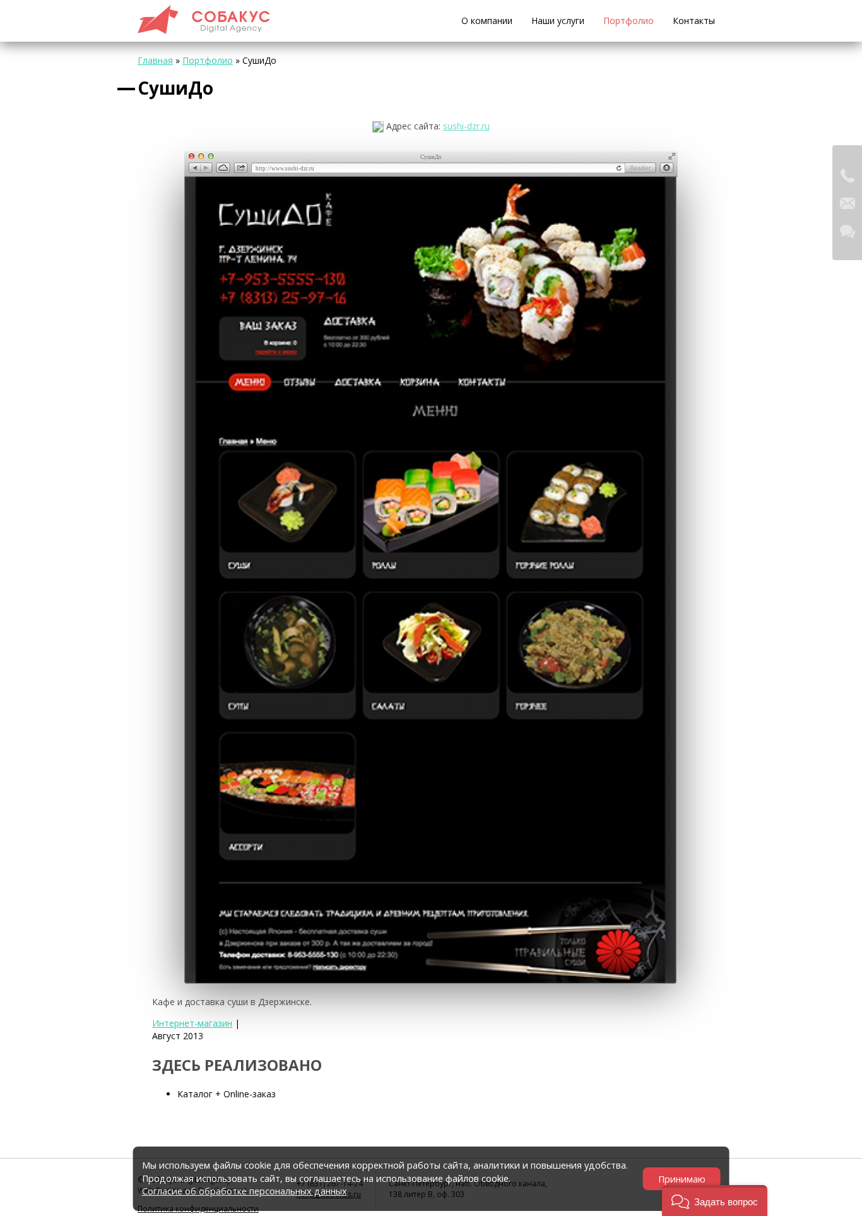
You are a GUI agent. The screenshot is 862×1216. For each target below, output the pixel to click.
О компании (486, 21)
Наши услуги (557, 21)
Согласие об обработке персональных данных (244, 1191)
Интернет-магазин (192, 1023)
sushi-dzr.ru (466, 126)
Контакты (694, 21)
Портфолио (628, 21)
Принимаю (682, 1179)
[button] (714, 1200)
